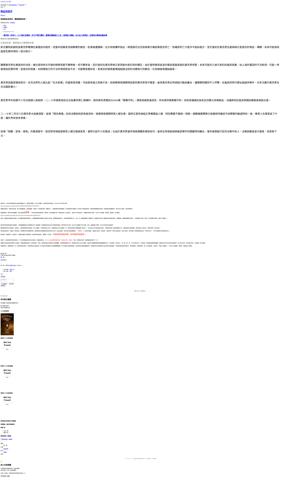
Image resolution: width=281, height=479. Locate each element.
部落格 (5, 27)
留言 (14, 265)
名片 (5, 29)
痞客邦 (11, 265)
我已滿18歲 (3, 476)
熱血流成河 (6, 11)
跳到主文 (3, 15)
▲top (2, 273)
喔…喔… (3, 257)
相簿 (5, 25)
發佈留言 (3, 285)
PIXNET (129, 458)
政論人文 (12, 269)
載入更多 (3, 276)
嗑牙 (11, 271)
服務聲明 (154, 458)
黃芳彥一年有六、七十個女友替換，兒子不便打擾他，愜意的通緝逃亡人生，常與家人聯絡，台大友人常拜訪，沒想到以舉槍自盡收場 (55, 35)
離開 (8, 476)
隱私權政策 (148, 458)
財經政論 (12, 22)
